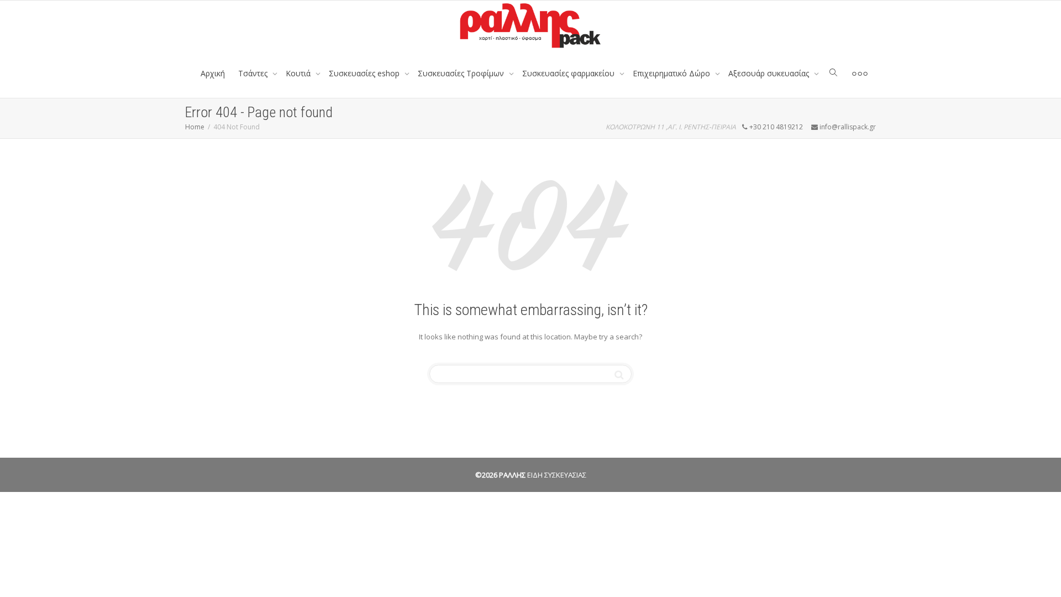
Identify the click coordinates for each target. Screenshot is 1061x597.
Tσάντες (254, 73)
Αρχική (213, 73)
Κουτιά (299, 73)
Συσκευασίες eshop (365, 73)
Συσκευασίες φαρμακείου (569, 73)
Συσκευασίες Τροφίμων (462, 73)
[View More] (860, 73)
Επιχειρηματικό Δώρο (672, 73)
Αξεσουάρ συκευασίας (769, 73)
